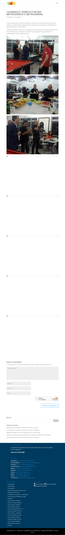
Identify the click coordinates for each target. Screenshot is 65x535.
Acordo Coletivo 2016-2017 (14, 507)
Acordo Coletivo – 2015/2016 (14, 513)
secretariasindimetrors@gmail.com (28, 466)
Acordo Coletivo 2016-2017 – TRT (15, 509)
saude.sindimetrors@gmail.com (22, 475)
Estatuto (10, 525)
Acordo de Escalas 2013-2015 (14, 519)
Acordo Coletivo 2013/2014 (14, 521)
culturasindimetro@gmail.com (22, 472)
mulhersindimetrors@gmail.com (22, 474)
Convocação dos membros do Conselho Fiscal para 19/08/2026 (22, 430)
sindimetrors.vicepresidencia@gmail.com (30, 462)
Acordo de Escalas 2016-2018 (14, 511)
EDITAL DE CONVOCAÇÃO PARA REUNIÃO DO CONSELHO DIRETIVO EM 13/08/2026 (28, 435)
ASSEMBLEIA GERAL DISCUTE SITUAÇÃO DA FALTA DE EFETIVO (23, 432)
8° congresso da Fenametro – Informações (18, 494)
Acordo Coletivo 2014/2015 (14, 517)
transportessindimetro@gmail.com (26, 477)
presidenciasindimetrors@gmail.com (26, 461)
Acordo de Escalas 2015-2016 (14, 515)
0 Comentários (17, 17)
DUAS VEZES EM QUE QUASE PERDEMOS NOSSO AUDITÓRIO (22, 437)
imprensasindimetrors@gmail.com (24, 470)
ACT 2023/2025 (11, 488)
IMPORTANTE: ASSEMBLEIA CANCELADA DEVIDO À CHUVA (21, 427)
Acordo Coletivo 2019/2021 (14, 500)
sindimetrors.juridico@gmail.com (23, 468)
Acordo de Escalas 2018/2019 (14, 502)
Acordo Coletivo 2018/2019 (14, 505)
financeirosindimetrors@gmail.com (25, 464)
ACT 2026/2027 (11, 484)
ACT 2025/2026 (11, 486)
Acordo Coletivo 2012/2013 (14, 523)
